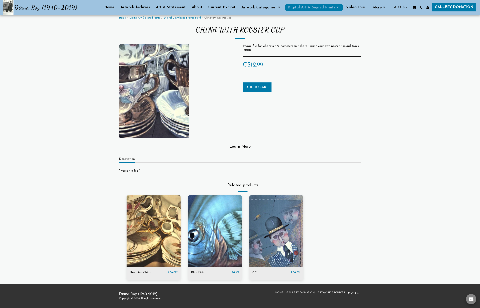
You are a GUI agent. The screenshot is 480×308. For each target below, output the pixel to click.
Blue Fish (197, 272)
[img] (154, 231)
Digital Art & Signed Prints (144, 18)
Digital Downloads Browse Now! (182, 18)
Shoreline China (140, 272)
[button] (261, 7)
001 (254, 272)
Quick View (153, 265)
